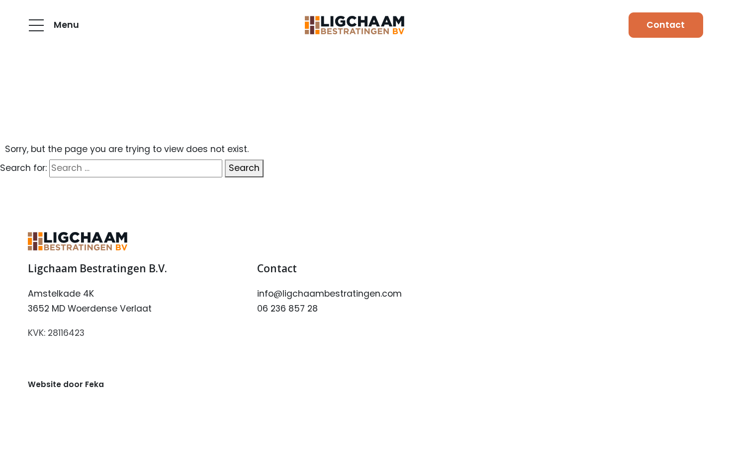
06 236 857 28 (287, 309)
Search (244, 168)
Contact (665, 25)
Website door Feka (66, 384)
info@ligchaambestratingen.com (329, 294)
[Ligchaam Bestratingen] (354, 25)
